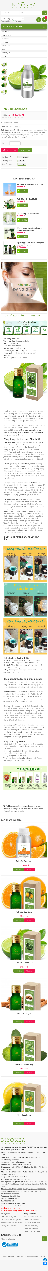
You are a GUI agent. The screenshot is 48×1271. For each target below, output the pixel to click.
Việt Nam (21, 164)
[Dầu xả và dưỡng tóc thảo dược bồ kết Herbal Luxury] (9, 233)
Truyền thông (6, 35)
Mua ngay (26, 150)
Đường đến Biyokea (8, 1226)
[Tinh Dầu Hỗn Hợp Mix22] (9, 204)
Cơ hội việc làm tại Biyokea (11, 1220)
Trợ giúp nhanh (30, 1213)
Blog (3, 49)
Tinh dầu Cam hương (24, 1064)
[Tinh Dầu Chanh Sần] (24, 949)
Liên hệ (4, 56)
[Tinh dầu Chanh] (24, 1101)
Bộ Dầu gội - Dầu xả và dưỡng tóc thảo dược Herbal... (30, 243)
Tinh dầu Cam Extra (24, 912)
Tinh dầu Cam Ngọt (24, 861)
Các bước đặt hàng (31, 1229)
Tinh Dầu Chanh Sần (24, 963)
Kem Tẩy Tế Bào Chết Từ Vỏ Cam (30, 184)
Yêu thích (29, 869)
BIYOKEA (21, 161)
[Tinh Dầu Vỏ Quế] (24, 1000)
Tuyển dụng (6, 53)
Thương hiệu (6, 46)
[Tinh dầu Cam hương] (24, 1050)
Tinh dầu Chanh (24, 1115)
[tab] (14, 316)
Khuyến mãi (5, 39)
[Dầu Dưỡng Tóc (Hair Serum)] (9, 218)
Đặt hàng (19, 869)
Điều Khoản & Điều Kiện (33, 1216)
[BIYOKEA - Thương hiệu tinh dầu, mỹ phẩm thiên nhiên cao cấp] (24, 5)
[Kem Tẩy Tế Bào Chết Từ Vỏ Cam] (9, 189)
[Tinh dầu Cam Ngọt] (24, 847)
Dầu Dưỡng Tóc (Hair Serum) (28, 213)
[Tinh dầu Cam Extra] (24, 898)
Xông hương (23, 157)
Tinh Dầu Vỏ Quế (24, 1013)
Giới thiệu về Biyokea (9, 1216)
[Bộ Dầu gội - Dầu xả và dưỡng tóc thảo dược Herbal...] (9, 248)
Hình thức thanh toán (32, 1223)
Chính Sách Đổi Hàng (32, 1232)
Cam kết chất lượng (31, 1226)
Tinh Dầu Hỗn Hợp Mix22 (27, 199)
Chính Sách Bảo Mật (31, 1220)
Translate (18, 21)
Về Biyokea (5, 1213)
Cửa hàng (5, 42)
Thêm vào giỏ (10, 150)
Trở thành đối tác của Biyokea (12, 1223)
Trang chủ (5, 32)
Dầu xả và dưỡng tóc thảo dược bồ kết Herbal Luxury (29, 229)
